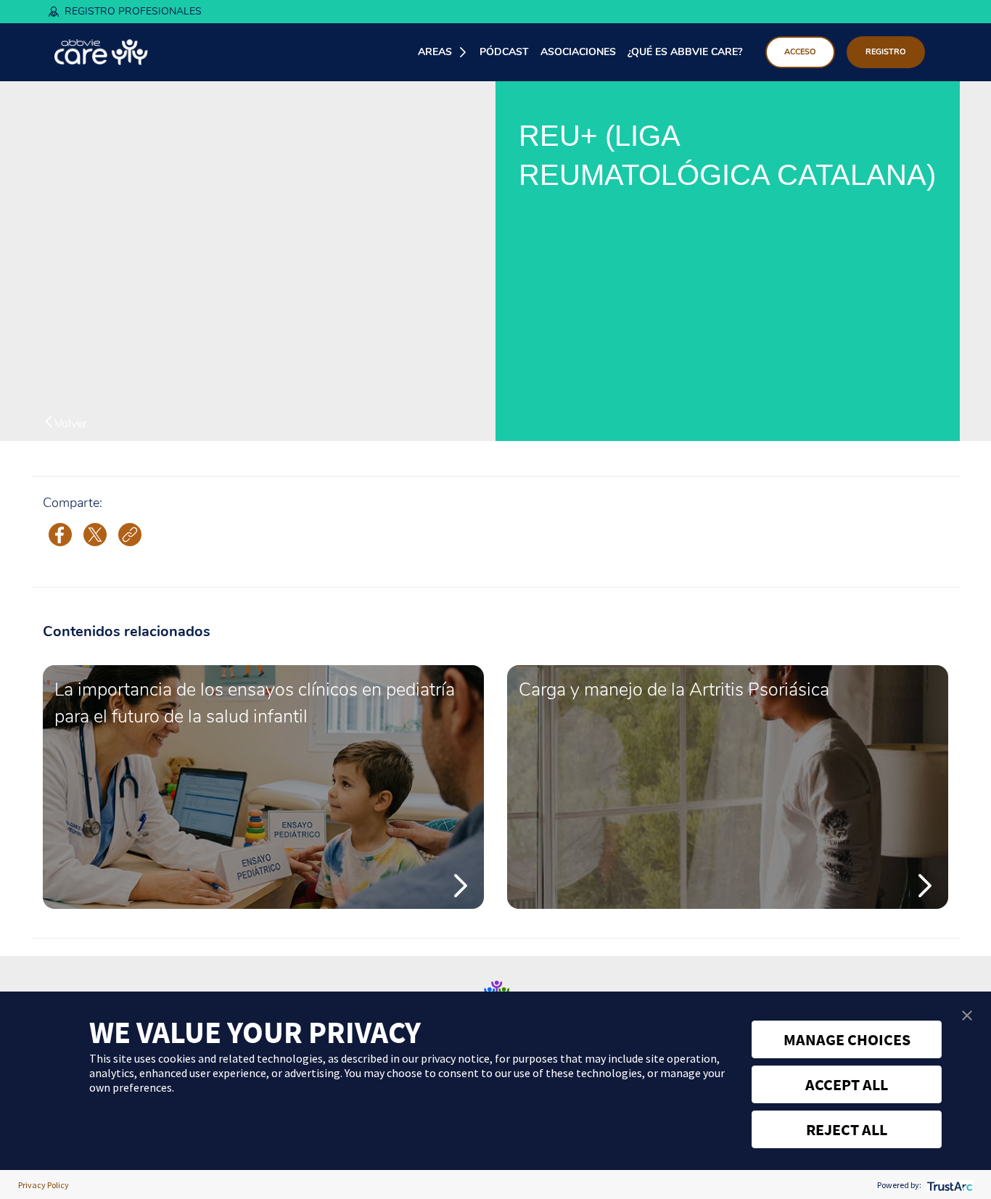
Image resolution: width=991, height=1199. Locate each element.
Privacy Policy (43, 1184)
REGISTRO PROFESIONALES (133, 11)
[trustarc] (948, 1185)
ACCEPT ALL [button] (846, 1084)
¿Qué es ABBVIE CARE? (685, 52)
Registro (885, 51)
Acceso (800, 51)
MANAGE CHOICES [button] (847, 1039)
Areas (435, 52)
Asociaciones (578, 52)
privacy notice (455, 1058)
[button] (967, 1015)
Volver (70, 422)
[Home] (101, 52)
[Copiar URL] (129, 534)
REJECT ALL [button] (846, 1129)
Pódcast (504, 52)
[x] (95, 534)
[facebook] (60, 534)
